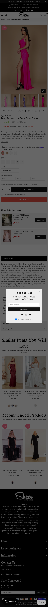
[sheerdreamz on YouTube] (30, 314)
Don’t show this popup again (25, 319)
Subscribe (24, 309)
